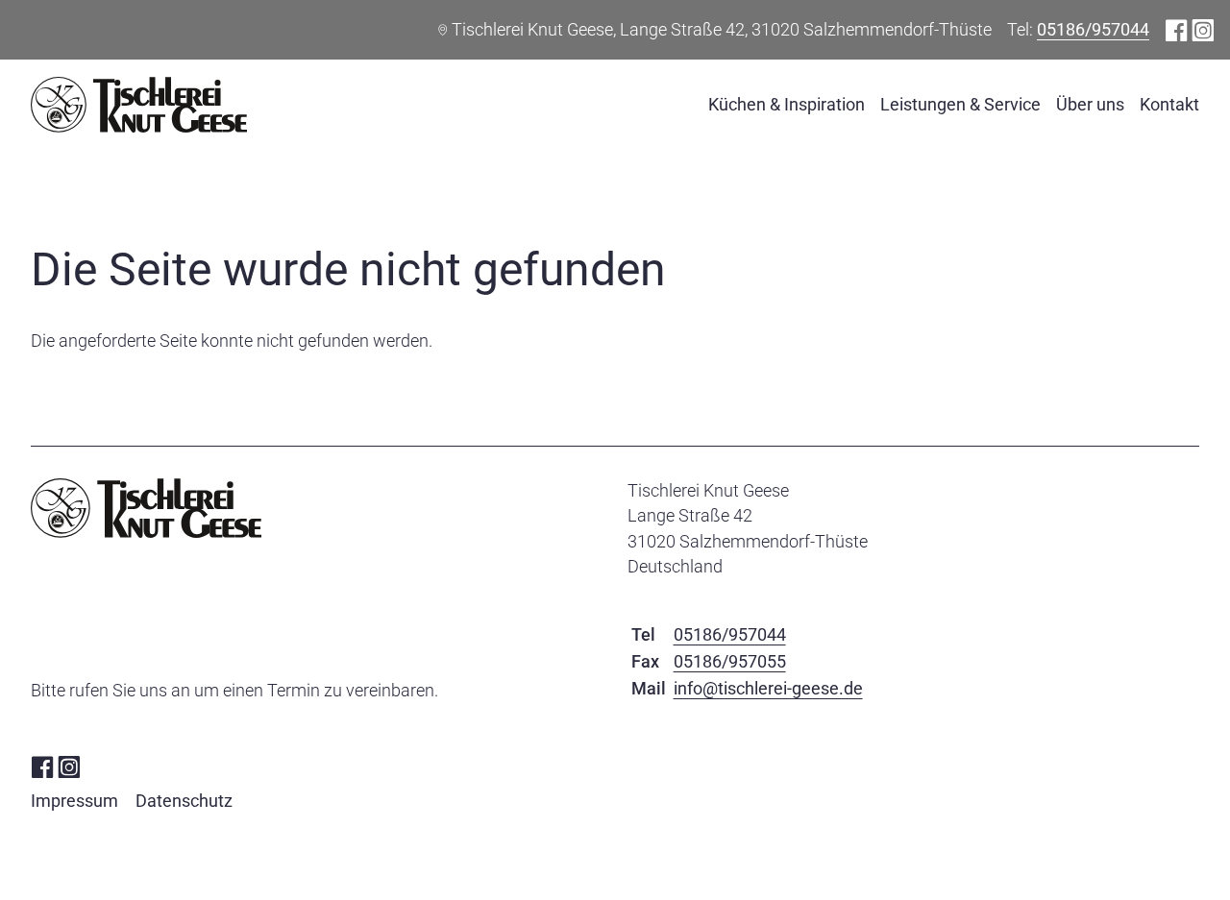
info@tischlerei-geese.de (768, 688)
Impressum (74, 801)
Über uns (1090, 104)
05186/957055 (730, 661)
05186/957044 (1093, 29)
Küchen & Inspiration (786, 104)
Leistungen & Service (960, 104)
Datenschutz (184, 801)
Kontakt (1169, 104)
